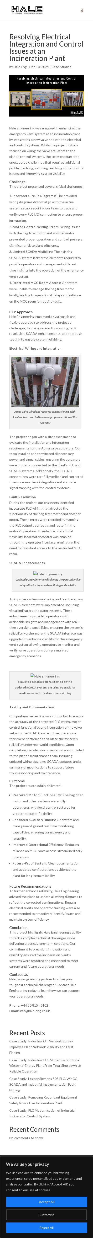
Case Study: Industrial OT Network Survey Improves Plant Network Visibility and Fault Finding (41, 1047)
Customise (46, 1215)
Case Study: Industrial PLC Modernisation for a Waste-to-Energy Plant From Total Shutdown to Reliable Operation (45, 1065)
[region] (46, 1197)
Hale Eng (20, 67)
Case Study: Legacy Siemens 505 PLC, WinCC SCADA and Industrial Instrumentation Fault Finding (43, 1084)
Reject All (46, 1228)
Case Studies (61, 67)
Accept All (46, 1202)
